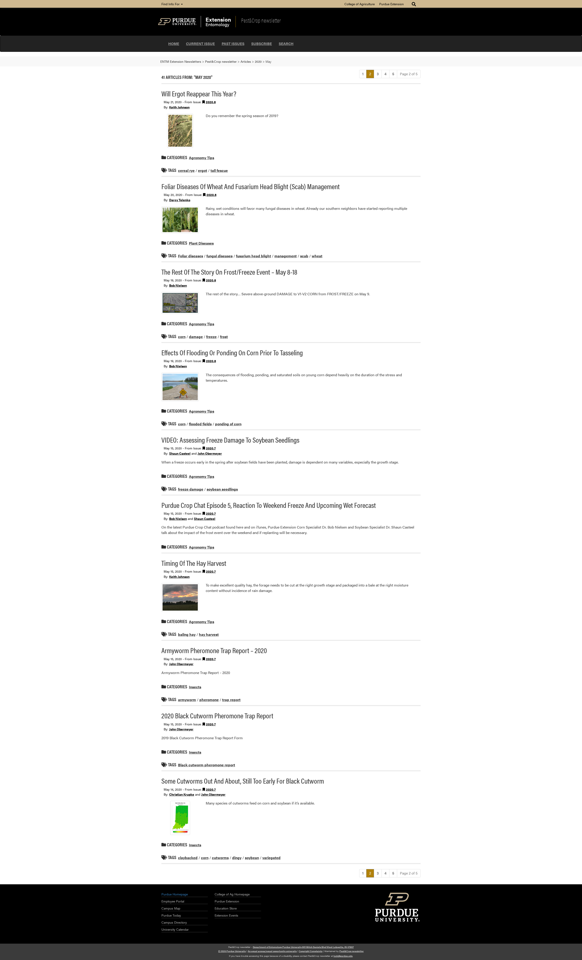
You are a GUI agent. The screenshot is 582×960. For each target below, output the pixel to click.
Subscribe (261, 43)
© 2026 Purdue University (232, 951)
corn (182, 336)
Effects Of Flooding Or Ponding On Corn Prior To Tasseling (232, 352)
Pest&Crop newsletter (261, 20)
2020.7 (211, 448)
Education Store (226, 908)
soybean (252, 857)
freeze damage (190, 489)
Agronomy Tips (201, 157)
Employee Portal (172, 901)
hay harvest (209, 634)
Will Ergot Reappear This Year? (198, 93)
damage (196, 336)
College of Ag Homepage (232, 894)
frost (224, 336)
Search (286, 43)
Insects (195, 686)
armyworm (187, 699)
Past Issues (233, 43)
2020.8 (211, 102)
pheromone (209, 699)
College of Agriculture (359, 4)
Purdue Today (171, 915)
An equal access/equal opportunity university (272, 951)
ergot (202, 170)
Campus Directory (174, 922)
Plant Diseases (201, 243)
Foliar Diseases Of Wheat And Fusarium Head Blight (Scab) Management (250, 186)
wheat (317, 255)
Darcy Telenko (179, 200)
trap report (231, 699)
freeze (211, 336)
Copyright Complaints (310, 951)
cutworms (220, 857)
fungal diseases (219, 255)
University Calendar (175, 929)
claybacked (188, 857)
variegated (271, 857)
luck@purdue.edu (343, 955)
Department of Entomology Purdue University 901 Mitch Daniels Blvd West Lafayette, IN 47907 (303, 947)
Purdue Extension (391, 4)
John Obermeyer (210, 453)
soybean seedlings (222, 489)
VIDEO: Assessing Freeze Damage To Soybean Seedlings (230, 439)
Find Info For (171, 4)
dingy (236, 857)
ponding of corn (228, 423)
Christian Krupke (181, 794)
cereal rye (186, 170)
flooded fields (200, 423)
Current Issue (200, 43)
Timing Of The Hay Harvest (193, 563)
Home (173, 43)
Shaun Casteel (180, 453)
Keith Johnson (179, 107)
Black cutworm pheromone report (206, 764)
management (285, 255)
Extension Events (226, 915)
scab (304, 255)
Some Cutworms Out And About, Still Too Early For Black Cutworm (242, 780)
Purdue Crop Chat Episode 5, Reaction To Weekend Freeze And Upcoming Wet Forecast (268, 505)
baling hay (187, 634)
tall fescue (219, 170)
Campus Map (170, 908)
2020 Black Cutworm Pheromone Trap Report (217, 715)
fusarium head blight (253, 255)
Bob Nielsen (178, 285)
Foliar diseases (190, 255)
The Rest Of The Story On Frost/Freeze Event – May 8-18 (229, 271)
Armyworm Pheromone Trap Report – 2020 (214, 650)
